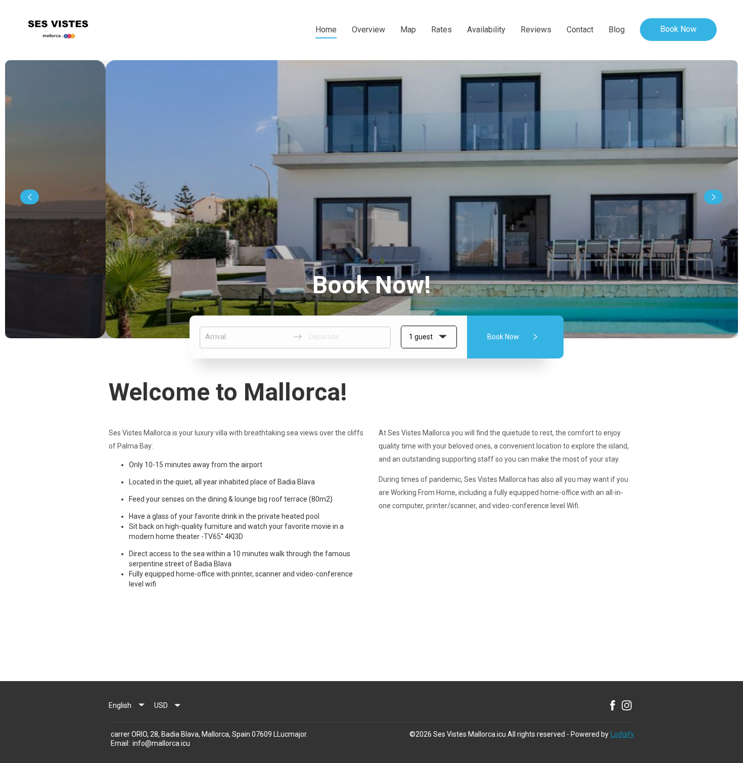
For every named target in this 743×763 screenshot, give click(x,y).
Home (326, 29)
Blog (617, 29)
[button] (429, 337)
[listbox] (127, 705)
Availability (486, 29)
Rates (441, 29)
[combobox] (168, 705)
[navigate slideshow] (29, 197)
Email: (120, 743)
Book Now (678, 29)
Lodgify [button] (622, 734)
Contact (580, 29)
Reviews (536, 29)
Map (408, 29)
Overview (368, 29)
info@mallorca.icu (161, 743)
